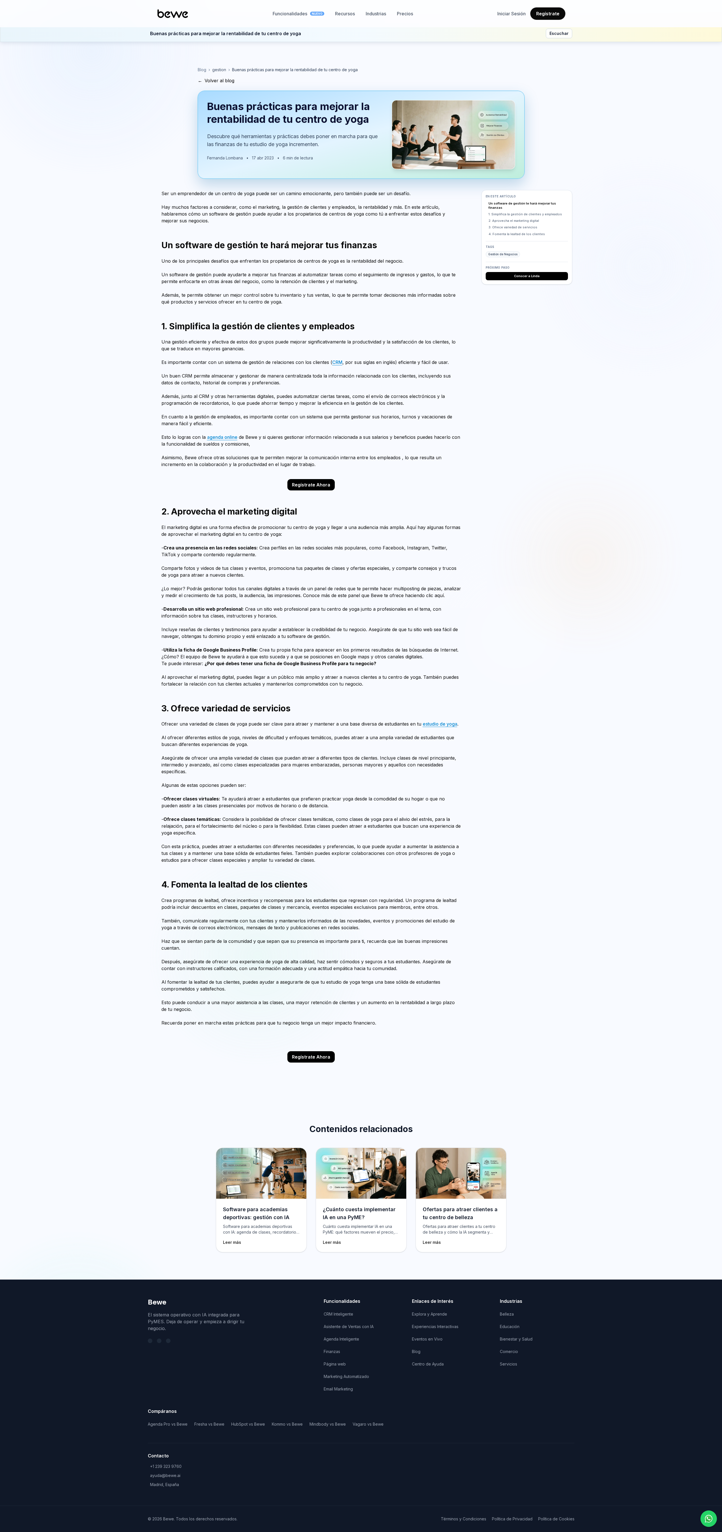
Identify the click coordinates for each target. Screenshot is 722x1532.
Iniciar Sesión (511, 13)
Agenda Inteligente (341, 1339)
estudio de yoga (440, 724)
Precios (405, 13)
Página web (335, 1364)
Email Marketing (338, 1388)
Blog (202, 69)
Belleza (507, 1314)
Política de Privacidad (512, 1518)
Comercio (509, 1351)
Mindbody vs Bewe (328, 1424)
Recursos (345, 13)
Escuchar (559, 33)
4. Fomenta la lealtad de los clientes (517, 234)
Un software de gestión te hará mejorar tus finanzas (522, 205)
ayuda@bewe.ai (165, 1475)
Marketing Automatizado (346, 1376)
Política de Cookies (556, 1518)
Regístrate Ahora (311, 485)
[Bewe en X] (150, 1341)
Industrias (376, 13)
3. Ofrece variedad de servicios (513, 227)
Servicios (508, 1364)
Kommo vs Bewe (287, 1424)
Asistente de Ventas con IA (349, 1326)
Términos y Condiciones (463, 1518)
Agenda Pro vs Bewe (168, 1424)
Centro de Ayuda (428, 1364)
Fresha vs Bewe (209, 1424)
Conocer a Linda (527, 276)
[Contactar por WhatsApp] (708, 1518)
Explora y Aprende (429, 1314)
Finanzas (332, 1351)
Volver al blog (216, 80)
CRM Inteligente (338, 1314)
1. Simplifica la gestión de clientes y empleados (525, 214)
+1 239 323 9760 (166, 1466)
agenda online (222, 437)
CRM (337, 362)
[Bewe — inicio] (173, 13)
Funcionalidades (298, 13)
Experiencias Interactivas (435, 1326)
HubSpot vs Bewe (248, 1424)
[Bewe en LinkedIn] (159, 1341)
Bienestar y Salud (516, 1339)
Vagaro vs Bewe (368, 1424)
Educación (509, 1326)
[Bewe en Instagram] (168, 1341)
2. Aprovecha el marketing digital (514, 221)
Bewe (157, 1302)
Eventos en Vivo (427, 1339)
